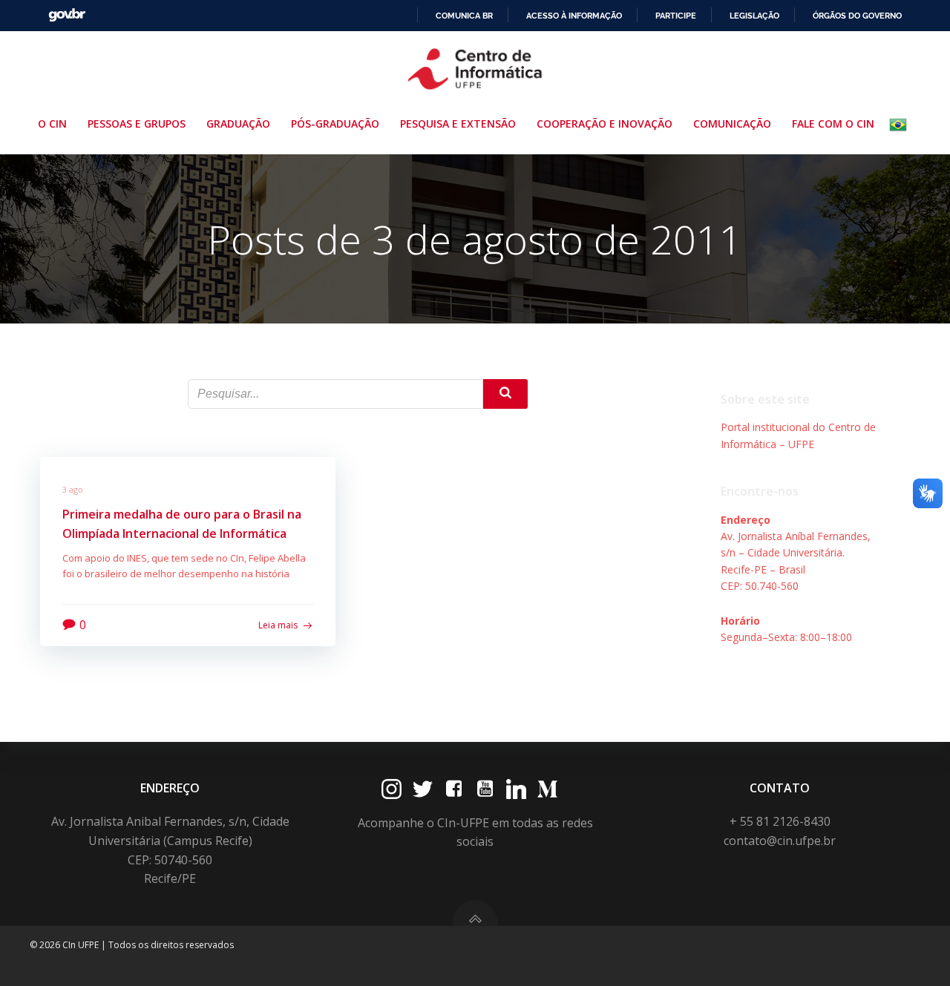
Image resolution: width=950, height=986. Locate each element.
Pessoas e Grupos (137, 123)
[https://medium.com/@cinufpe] (547, 789)
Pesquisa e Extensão (458, 123)
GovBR (66, 15)
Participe (675, 15)
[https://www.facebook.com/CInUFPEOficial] (454, 789)
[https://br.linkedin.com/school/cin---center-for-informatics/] (516, 789)
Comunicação (732, 123)
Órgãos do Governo (857, 15)
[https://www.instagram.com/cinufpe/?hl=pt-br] (391, 789)
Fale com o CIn (833, 123)
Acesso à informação (574, 15)
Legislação (754, 15)
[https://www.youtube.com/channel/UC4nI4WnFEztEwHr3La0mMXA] (485, 789)
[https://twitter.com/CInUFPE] (423, 789)
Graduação (238, 123)
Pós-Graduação (335, 123)
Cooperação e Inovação (604, 123)
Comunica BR (464, 15)
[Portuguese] (901, 125)
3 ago (72, 489)
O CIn (52, 123)
